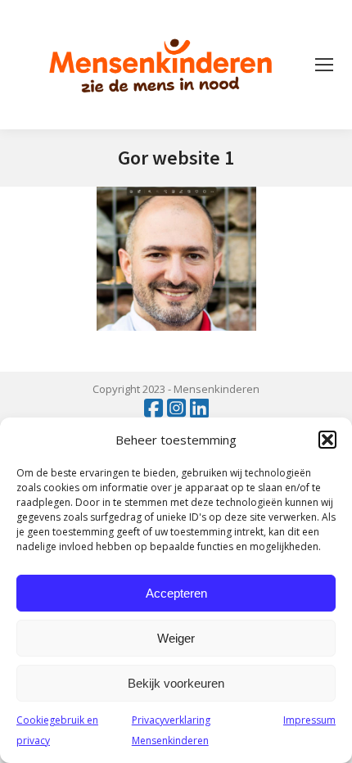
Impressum (309, 720)
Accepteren (176, 593)
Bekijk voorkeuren (176, 683)
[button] (327, 439)
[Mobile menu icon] (324, 64)
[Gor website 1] (176, 259)
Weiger (176, 638)
